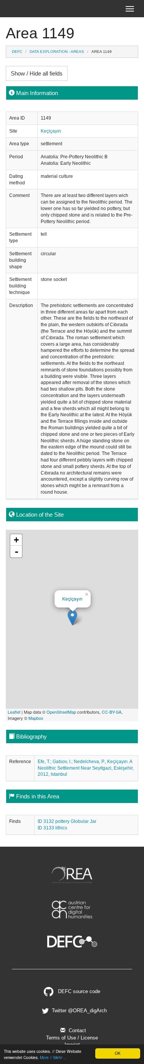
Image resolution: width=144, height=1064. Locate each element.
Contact (76, 1030)
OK (118, 1053)
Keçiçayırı (51, 131)
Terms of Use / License (72, 1038)
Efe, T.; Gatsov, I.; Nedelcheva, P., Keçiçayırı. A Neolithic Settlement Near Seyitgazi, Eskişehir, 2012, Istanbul (86, 768)
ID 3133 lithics (52, 828)
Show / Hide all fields (37, 73)
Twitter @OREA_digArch (78, 1010)
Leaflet (14, 712)
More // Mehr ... (53, 1057)
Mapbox (35, 718)
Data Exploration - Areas (57, 51)
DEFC (17, 51)
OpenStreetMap (61, 712)
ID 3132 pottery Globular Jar (67, 821)
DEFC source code (78, 991)
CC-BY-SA (111, 712)
